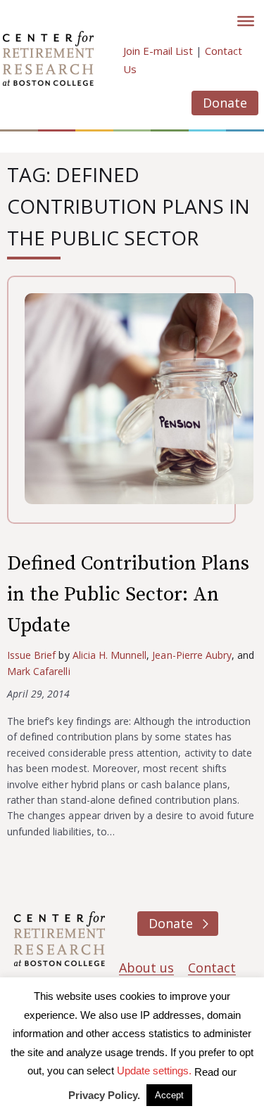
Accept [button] (169, 1095)
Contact (212, 967)
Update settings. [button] (154, 1071)
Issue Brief (31, 655)
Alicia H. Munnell (110, 655)
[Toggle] (245, 21)
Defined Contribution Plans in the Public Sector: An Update (128, 594)
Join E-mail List (158, 51)
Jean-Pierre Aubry (192, 655)
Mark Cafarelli (38, 671)
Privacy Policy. (104, 1095)
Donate (225, 102)
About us (146, 967)
